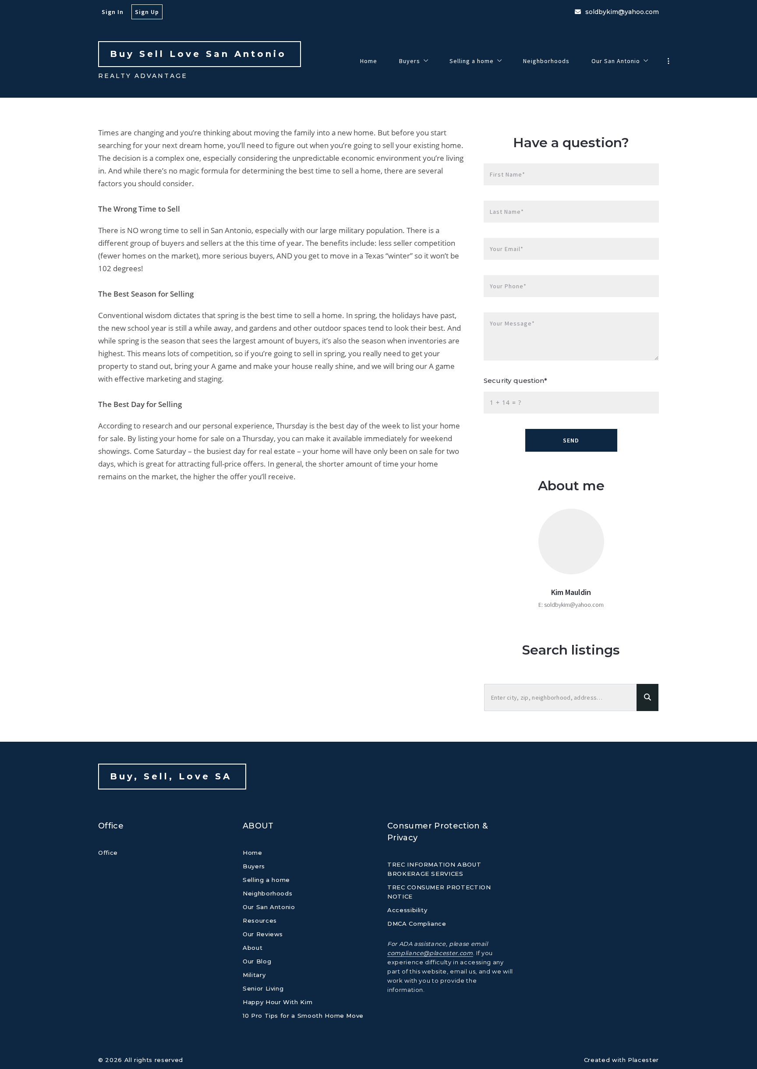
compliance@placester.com (430, 952)
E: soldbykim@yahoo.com (571, 605)
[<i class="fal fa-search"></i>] (647, 697)
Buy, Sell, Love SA (173, 776)
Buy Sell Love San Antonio (200, 54)
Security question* (515, 380)
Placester (643, 1059)
